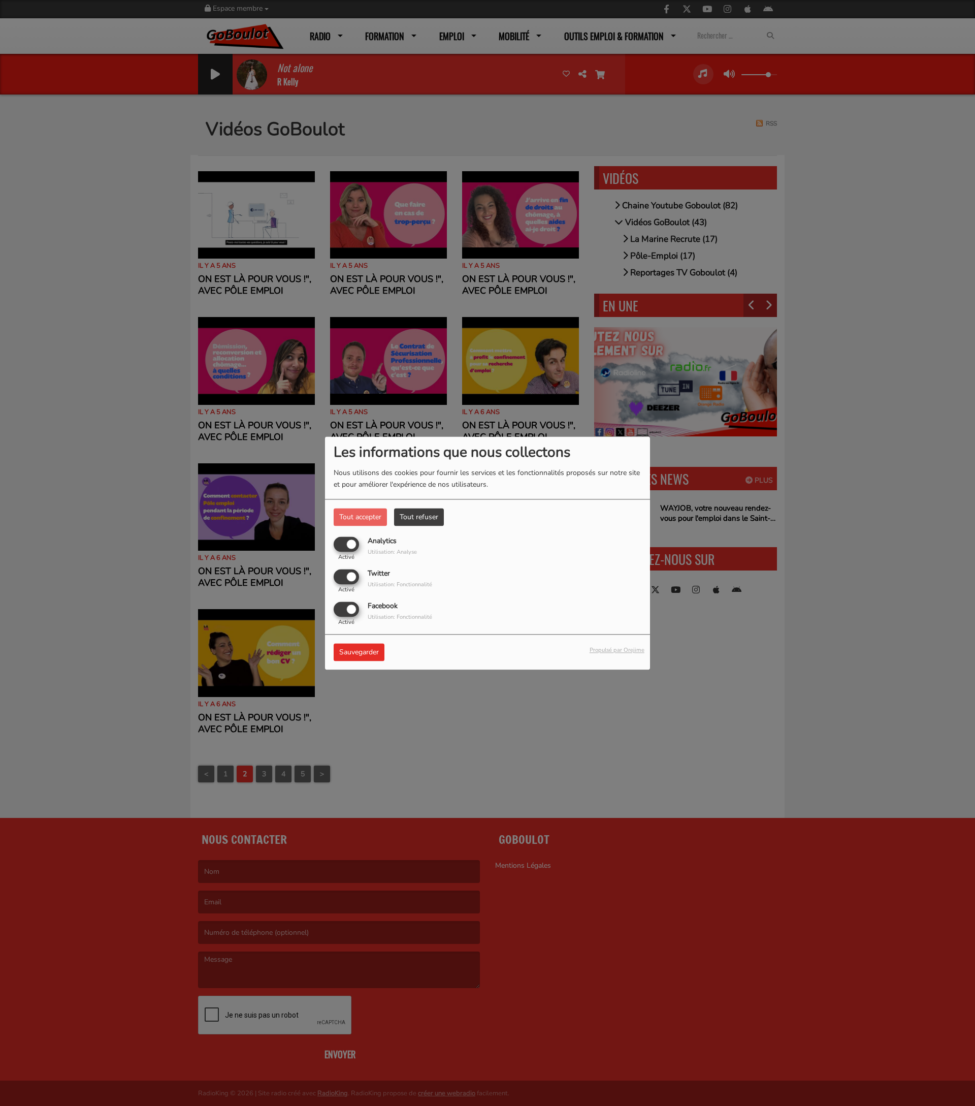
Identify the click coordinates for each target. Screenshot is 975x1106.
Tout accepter (360, 517)
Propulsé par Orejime (617, 650)
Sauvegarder (359, 652)
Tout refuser (419, 517)
